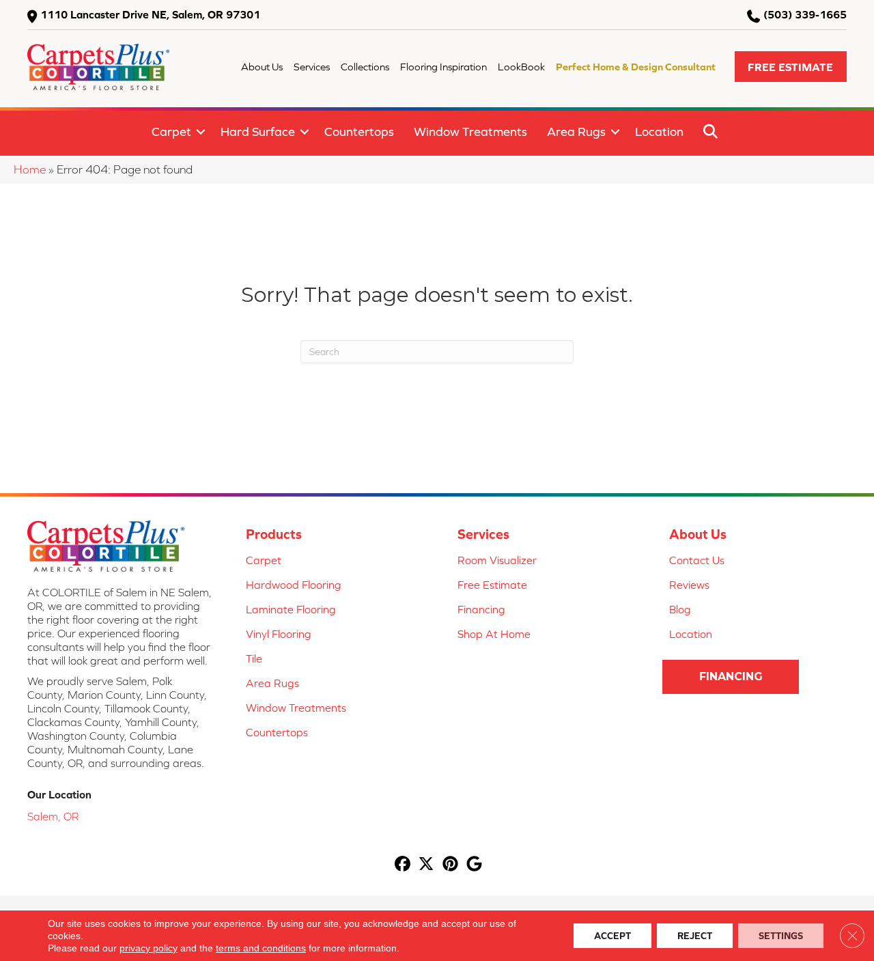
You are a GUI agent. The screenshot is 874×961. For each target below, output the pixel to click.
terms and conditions (261, 948)
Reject (694, 935)
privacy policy (148, 948)
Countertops (359, 131)
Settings (781, 935)
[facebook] (402, 865)
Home (30, 169)
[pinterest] (450, 865)
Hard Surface (258, 131)
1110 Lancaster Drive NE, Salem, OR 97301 (150, 14)
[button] (791, 66)
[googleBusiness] (474, 865)
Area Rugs (576, 131)
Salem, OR (53, 816)
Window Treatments (470, 131)
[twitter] (426, 865)
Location (659, 131)
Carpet (171, 131)
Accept (612, 935)
